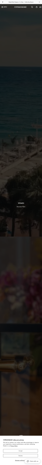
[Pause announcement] (2, 2)
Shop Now (27, 2)
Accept (20, 451)
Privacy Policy (14, 446)
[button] (32, 6)
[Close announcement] (39, 2)
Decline (21, 456)
